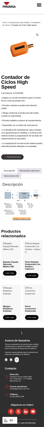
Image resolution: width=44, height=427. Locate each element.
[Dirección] (7, 377)
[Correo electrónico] (7, 387)
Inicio (4, 22)
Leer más (10, 273)
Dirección (14, 374)
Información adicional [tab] (29, 171)
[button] (39, 5)
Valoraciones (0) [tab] (11, 176)
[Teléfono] (7, 395)
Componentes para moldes (19, 22)
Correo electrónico (18, 387)
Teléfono (14, 394)
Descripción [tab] (9, 171)
